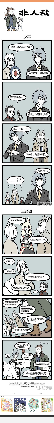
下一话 (40, 393)
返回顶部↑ (27, 415)
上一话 (14, 393)
